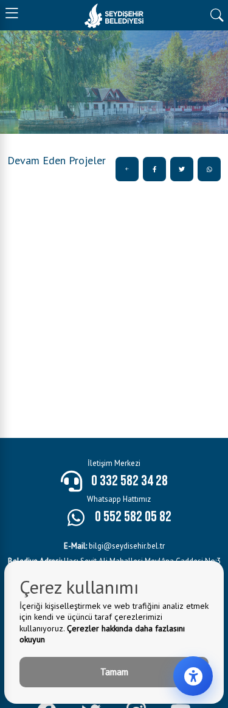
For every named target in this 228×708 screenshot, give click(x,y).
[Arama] (217, 14)
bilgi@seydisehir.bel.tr (114, 546)
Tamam (114, 672)
